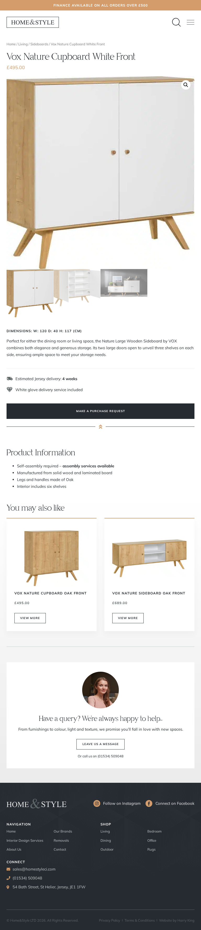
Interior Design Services (25, 840)
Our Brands (63, 831)
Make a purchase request (100, 411)
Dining (105, 840)
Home (11, 44)
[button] (190, 22)
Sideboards (39, 44)
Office (151, 840)
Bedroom (154, 831)
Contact (60, 849)
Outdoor (107, 849)
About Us (14, 849)
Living (23, 44)
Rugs (151, 849)
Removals (61, 840)
